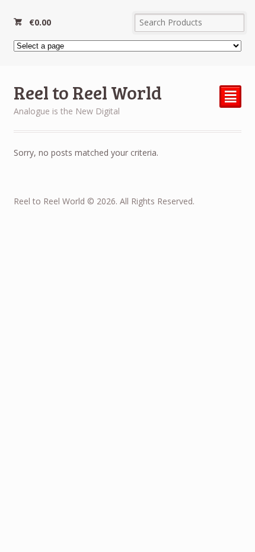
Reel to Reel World (88, 92)
